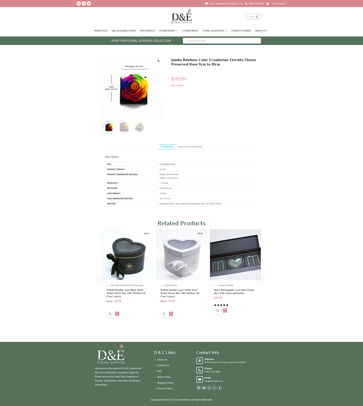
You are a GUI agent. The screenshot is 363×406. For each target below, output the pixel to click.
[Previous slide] (99, 279)
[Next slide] (264, 279)
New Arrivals (147, 30)
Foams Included (172, 285)
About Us (260, 30)
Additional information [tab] (190, 147)
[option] (132, 87)
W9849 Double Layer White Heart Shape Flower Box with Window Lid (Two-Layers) (125, 293)
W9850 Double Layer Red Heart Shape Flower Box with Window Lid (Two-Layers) (233, 293)
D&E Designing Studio (124, 30)
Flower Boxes (167, 30)
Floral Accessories (213, 30)
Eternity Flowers (241, 30)
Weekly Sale (100, 30)
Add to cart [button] (117, 314)
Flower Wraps (190, 30)
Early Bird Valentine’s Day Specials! (235, 285)
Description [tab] (167, 147)
